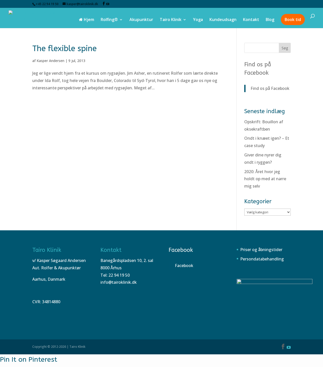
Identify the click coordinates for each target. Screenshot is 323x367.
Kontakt (251, 20)
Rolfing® (109, 20)
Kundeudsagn (222, 20)
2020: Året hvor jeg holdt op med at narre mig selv (265, 179)
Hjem (88, 20)
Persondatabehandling (262, 259)
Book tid (293, 19)
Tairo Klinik (170, 20)
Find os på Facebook (270, 88)
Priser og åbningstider (261, 249)
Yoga (198, 20)
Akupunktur (141, 20)
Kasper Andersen (50, 60)
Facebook (181, 250)
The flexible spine (64, 48)
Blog (270, 20)
